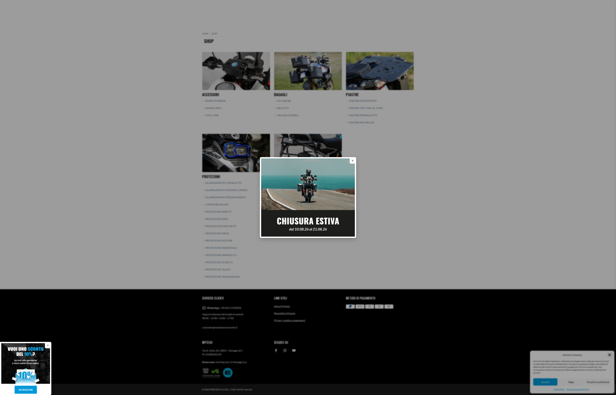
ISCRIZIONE (26, 389)
